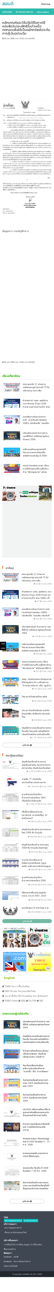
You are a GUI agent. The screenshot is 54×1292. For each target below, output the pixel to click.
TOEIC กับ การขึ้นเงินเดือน (17, 986)
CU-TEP (32, 1000)
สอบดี (8, 3)
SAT (41, 1000)
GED (23, 1000)
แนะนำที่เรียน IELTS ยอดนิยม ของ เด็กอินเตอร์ (26, 995)
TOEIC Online (11, 1000)
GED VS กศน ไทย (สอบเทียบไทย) (20, 991)
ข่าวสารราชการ (24, 12)
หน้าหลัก (7, 12)
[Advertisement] (27, 68)
